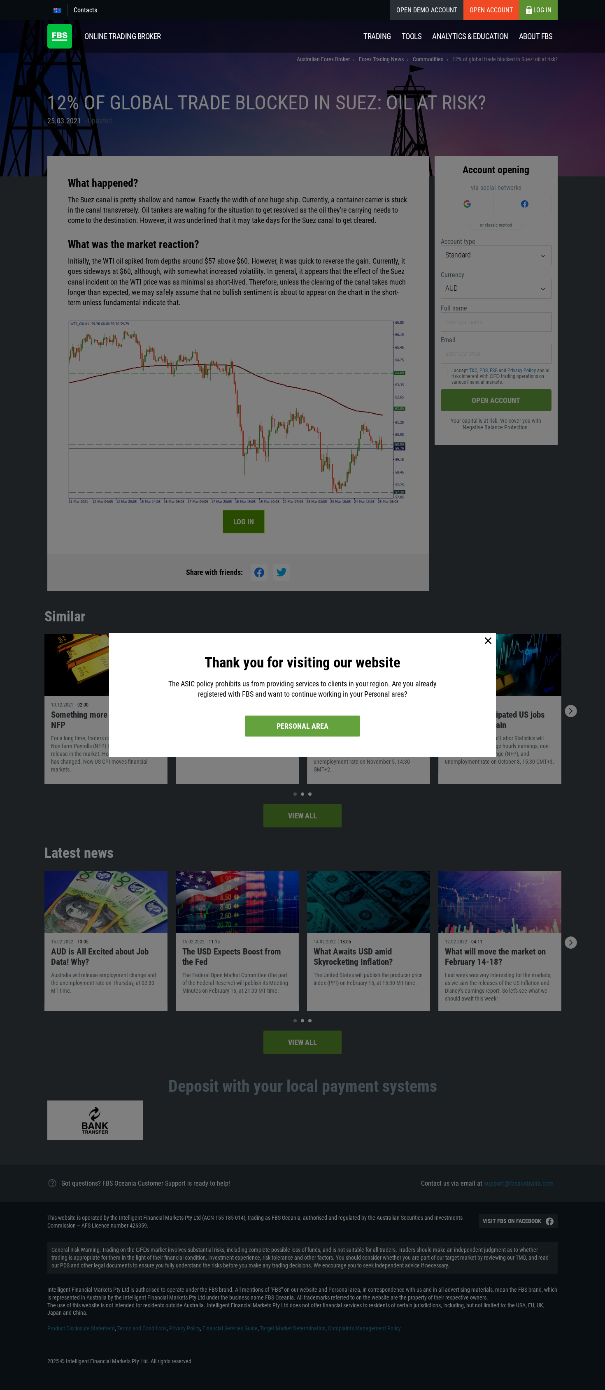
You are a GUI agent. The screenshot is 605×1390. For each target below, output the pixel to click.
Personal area (302, 726)
